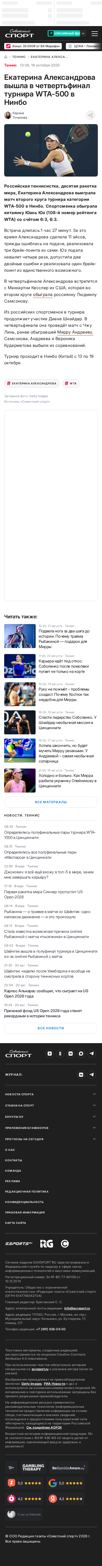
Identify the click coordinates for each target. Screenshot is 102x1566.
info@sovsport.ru (77, 1308)
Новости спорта (19, 1094)
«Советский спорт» (35, 401)
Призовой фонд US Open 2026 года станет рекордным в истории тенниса (43, 1013)
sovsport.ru (40, 1369)
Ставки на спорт (19, 1105)
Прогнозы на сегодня (24, 1139)
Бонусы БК (14, 1116)
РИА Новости (54, 1384)
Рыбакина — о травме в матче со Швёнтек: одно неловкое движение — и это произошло (47, 914)
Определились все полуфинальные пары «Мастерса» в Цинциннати (40, 855)
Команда (13, 1170)
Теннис (10, 65)
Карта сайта (15, 1222)
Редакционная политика (27, 1191)
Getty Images (31, 1384)
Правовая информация (25, 1212)
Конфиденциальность (24, 1202)
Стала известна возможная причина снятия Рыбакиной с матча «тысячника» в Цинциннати (46, 934)
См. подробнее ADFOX (44, 1427)
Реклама (12, 1181)
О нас (10, 1149)
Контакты (13, 1160)
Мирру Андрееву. (75, 332)
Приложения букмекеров (27, 1127)
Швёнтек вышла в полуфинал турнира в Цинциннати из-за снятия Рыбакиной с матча (51, 954)
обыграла (43, 294)
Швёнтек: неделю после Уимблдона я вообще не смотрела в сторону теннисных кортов (47, 974)
